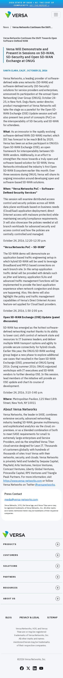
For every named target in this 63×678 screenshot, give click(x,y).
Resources (10, 587)
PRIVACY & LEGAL (30, 617)
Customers (10, 555)
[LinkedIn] (35, 668)
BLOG (8, 617)
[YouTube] (41, 668)
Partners (9, 576)
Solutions (10, 566)
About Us (9, 598)
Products (9, 544)
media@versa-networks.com (21, 499)
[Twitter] (28, 668)
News (6, 27)
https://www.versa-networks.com (22, 480)
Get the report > (39, 5)
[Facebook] (22, 668)
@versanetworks (45, 484)
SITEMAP (52, 617)
